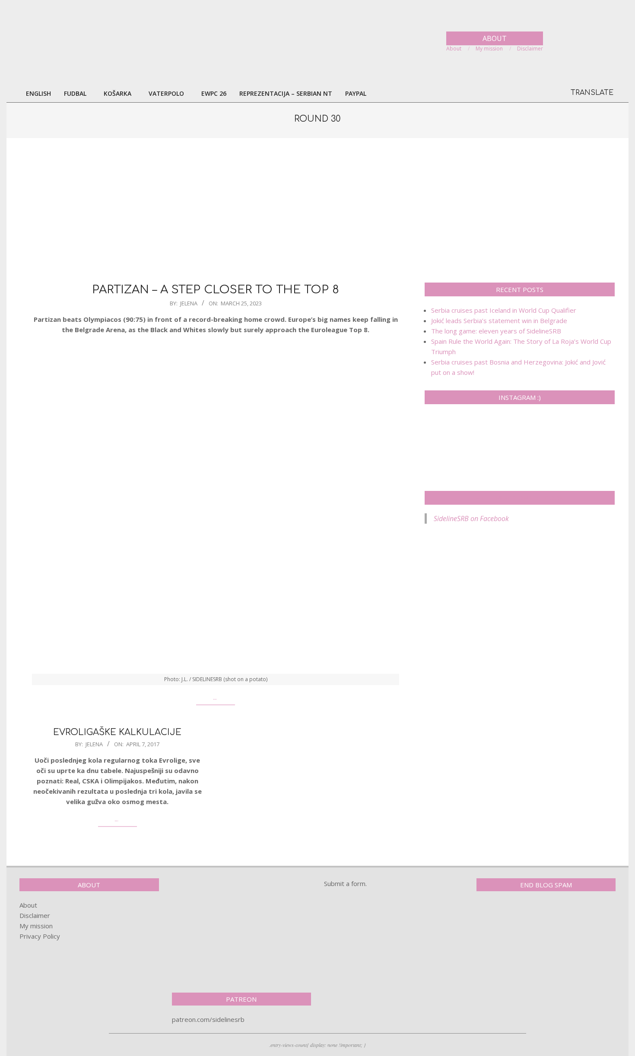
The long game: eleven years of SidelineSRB (496, 331)
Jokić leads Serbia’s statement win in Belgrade (499, 320)
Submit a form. (345, 883)
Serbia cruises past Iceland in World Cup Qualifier (503, 310)
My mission (36, 925)
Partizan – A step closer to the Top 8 (215, 289)
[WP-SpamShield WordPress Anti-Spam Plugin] (506, 916)
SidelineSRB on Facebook (520, 497)
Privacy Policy (39, 936)
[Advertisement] (317, 209)
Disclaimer (34, 915)
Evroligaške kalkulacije (117, 732)
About (28, 905)
